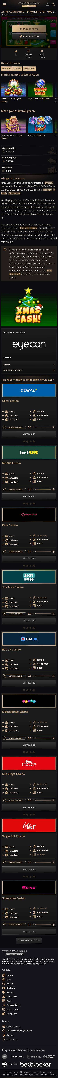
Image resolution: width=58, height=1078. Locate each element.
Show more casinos (29, 940)
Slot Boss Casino (13, 587)
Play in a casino (28, 228)
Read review (42, 55)
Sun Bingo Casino (13, 774)
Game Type (7, 167)
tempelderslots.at (22, 1072)
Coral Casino (10, 401)
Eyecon (49, 182)
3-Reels (17, 68)
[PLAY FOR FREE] (13, 87)
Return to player (9, 158)
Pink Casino (10, 525)
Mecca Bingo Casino (15, 711)
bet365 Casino (11, 463)
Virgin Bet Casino (13, 836)
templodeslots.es (9, 1074)
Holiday (6, 68)
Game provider (9, 148)
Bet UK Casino (11, 649)
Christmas (29, 68)
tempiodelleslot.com (28, 1074)
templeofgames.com (41, 1072)
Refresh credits (29, 55)
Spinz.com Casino (13, 898)
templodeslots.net (48, 1074)
